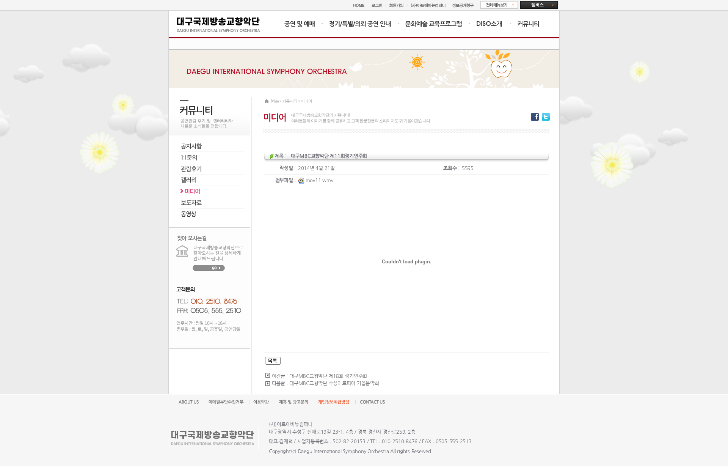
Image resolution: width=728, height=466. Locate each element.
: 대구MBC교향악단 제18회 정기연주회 (327, 376)
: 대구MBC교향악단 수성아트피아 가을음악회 (333, 383)
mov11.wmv (318, 180)
